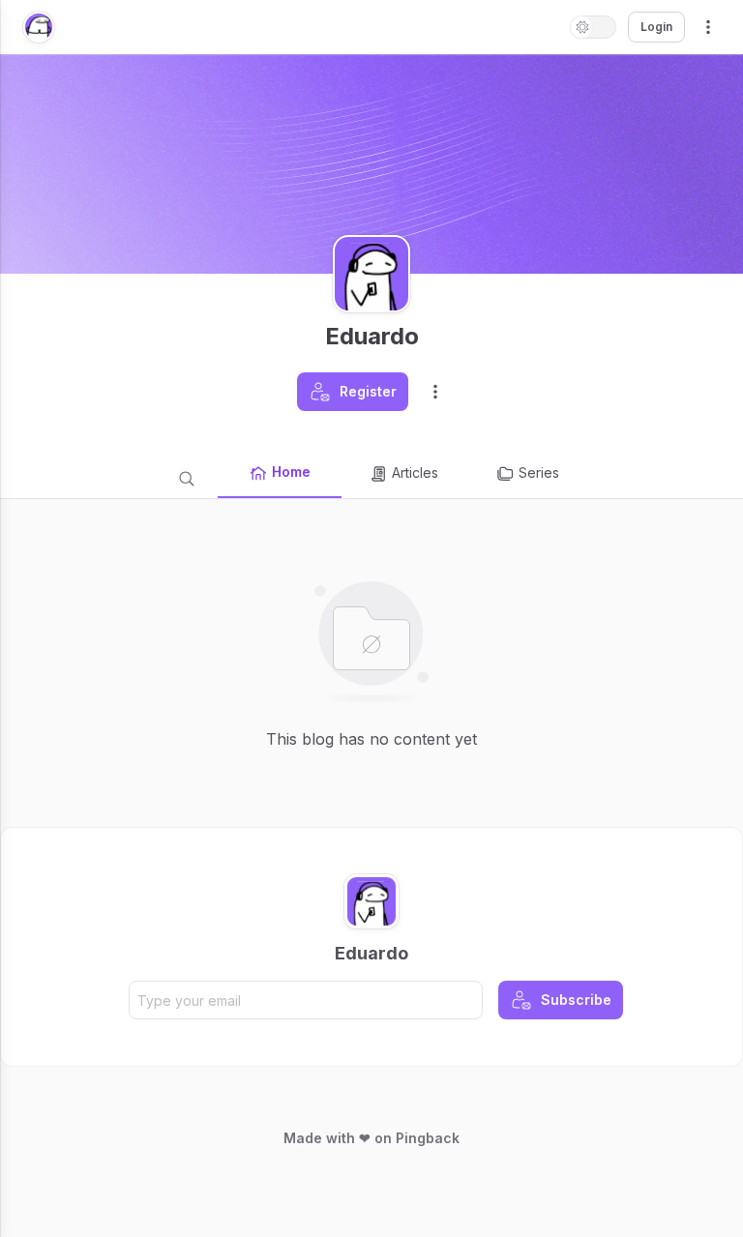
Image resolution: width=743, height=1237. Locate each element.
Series (539, 472)
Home (291, 471)
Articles (415, 472)
